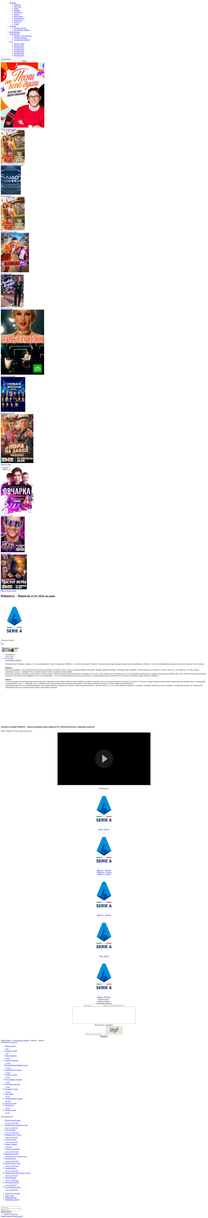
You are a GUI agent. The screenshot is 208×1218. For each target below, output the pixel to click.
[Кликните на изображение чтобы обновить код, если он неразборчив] (114, 1034)
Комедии (17, 5)
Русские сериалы (20, 28)
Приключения (19, 18)
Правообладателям (12, 1200)
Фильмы (13, 3)
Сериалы (13, 26)
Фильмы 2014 (19, 53)
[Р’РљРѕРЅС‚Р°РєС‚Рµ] (3, 650)
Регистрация (17, 1216)
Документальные (20, 38)
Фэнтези (17, 22)
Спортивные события (22, 40)
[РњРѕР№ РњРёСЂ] (9, 650)
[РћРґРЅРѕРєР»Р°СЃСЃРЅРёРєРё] (6, 650)
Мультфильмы (15, 32)
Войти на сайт (6, 1212)
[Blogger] (15, 650)
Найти (24, 61)
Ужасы (16, 8)
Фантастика (18, 20)
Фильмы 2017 (19, 48)
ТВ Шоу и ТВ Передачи (23, 36)
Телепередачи (15, 34)
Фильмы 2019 (19, 44)
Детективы (18, 12)
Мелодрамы (18, 16)
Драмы (16, 14)
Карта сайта (9, 1196)
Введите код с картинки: (104, 1025)
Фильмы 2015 (19, 51)
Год (11, 42)
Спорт (16, 24)
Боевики (17, 10)
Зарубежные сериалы (22, 30)
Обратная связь (10, 1198)
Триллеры (17, 6)
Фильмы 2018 (19, 46)
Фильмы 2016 (19, 49)
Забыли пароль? (7, 1216)
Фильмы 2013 (19, 55)
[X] (12, 650)
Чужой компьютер (10, 1214)
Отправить (104, 1036)
